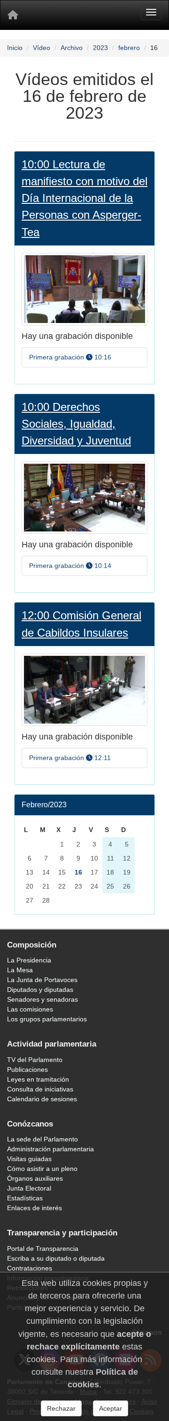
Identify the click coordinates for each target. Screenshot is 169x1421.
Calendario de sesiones (42, 1099)
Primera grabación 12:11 (70, 757)
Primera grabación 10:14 (70, 565)
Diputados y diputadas (40, 989)
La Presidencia (29, 960)
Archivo (72, 47)
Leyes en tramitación (38, 1079)
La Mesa (20, 970)
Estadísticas (25, 1198)
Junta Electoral (29, 1188)
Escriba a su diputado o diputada (56, 1258)
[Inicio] (12, 14)
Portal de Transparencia (42, 1248)
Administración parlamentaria (50, 1149)
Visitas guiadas (29, 1159)
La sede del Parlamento (42, 1139)
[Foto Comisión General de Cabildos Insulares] (84, 689)
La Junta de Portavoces (42, 979)
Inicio (15, 47)
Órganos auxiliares (35, 1178)
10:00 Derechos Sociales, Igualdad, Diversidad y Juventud (76, 424)
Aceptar (110, 1408)
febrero (129, 47)
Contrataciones (29, 1268)
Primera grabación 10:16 (70, 357)
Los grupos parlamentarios (47, 1019)
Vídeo (41, 47)
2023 (100, 47)
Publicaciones (27, 1069)
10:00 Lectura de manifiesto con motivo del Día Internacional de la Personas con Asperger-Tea (84, 198)
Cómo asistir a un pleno (42, 1168)
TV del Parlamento (34, 1059)
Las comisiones (30, 1009)
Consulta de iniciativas (40, 1089)
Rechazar (61, 1408)
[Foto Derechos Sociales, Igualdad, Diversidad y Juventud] (84, 497)
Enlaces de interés (34, 1208)
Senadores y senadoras (42, 999)
